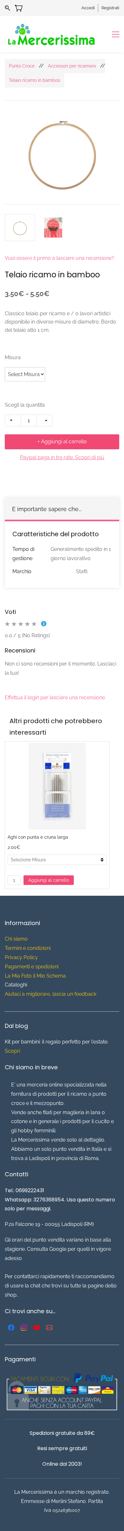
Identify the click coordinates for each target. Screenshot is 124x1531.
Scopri (12, 1051)
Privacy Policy (21, 957)
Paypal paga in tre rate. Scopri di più (62, 457)
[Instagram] (24, 1327)
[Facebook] (11, 1327)
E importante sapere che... (46, 509)
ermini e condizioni (29, 948)
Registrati (110, 7)
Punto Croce (22, 65)
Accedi (88, 7)
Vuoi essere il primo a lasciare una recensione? (59, 258)
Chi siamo (16, 939)
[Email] (49, 1327)
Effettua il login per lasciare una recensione (55, 697)
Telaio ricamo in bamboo (34, 80)
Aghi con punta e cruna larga (38, 837)
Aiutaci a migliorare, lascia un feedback (50, 994)
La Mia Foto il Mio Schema (35, 976)
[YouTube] (36, 1327)
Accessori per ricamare (72, 65)
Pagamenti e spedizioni (32, 967)
